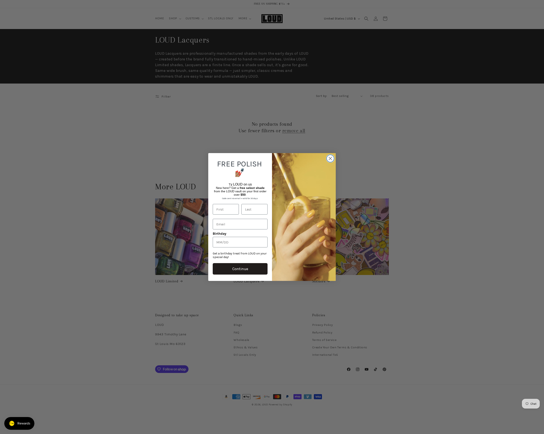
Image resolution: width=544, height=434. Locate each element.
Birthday (219, 234)
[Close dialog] (330, 158)
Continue (240, 269)
